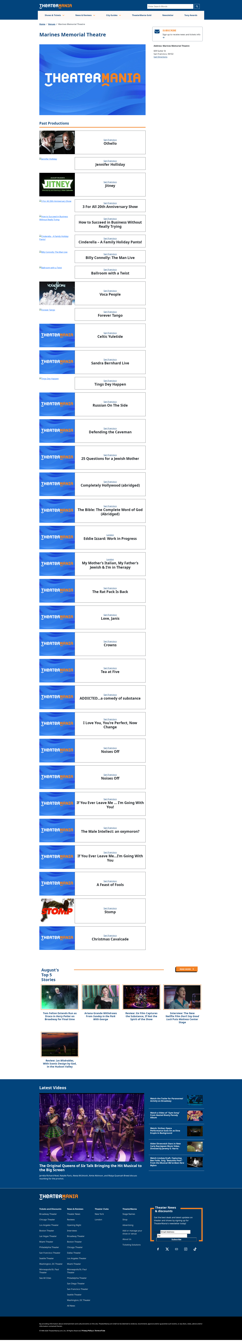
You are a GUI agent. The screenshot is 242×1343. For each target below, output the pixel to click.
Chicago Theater (47, 1219)
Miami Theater (46, 1241)
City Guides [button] (112, 15)
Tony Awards (190, 15)
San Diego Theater (76, 1283)
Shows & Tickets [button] (53, 15)
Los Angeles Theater (49, 1225)
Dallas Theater (74, 1252)
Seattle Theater (46, 1258)
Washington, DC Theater (51, 1264)
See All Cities (45, 1278)
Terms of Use (100, 1331)
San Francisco (110, 139)
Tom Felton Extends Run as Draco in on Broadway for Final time (60, 1016)
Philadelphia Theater (49, 1247)
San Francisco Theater (49, 1252)
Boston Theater (46, 1230)
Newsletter (167, 15)
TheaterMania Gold (141, 15)
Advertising (128, 1225)
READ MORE (185, 969)
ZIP (155, 1235)
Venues (51, 24)
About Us (127, 1239)
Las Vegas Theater (48, 1236)
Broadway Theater (48, 1214)
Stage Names (129, 1214)
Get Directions (160, 57)
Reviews (71, 1219)
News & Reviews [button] (83, 15)
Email (157, 1232)
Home (42, 24)
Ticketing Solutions (132, 1244)
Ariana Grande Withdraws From (100, 1016)
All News (71, 1305)
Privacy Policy (87, 1331)
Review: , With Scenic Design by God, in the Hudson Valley (60, 1063)
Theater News (73, 1214)
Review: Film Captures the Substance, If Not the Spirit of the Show (141, 1016)
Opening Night (74, 1225)
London (110, 535)
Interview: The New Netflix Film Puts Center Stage (182, 1017)
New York (99, 1214)
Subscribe (176, 1239)
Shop (125, 1219)
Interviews (72, 1230)
